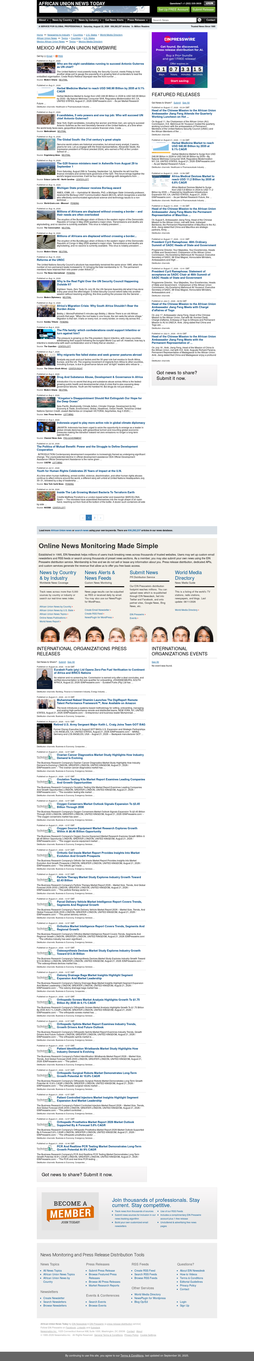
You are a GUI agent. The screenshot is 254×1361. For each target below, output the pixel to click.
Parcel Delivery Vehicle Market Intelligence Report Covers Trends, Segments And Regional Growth (99, 903)
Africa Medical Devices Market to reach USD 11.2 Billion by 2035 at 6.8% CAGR (193, 179)
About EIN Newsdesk (192, 1270)
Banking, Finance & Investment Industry (73, 691)
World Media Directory (111, 34)
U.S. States (91, 34)
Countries (78, 34)
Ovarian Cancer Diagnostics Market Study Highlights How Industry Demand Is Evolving (100, 756)
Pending (74, 203)
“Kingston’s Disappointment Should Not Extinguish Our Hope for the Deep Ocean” (99, 399)
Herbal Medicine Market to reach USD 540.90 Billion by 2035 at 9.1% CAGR (100, 89)
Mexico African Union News (51, 41)
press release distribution (119, 1323)
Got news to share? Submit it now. (177, 375)
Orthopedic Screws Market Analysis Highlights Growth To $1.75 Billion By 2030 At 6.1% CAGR (98, 1001)
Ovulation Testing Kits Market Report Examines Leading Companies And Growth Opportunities (101, 780)
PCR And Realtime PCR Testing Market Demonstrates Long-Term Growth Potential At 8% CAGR (99, 1147)
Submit (177, 102)
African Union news (61, 530)
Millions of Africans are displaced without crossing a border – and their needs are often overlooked (99, 213)
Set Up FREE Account (173, 9)
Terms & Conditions (191, 1278)
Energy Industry (98, 691)
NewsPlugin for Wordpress (150, 1298)
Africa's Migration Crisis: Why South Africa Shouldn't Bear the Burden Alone (97, 307)
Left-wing (68, 414)
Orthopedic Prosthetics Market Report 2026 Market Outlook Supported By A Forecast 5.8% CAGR (95, 1123)
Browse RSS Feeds (145, 1278)
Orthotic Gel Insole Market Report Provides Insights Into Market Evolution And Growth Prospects (98, 854)
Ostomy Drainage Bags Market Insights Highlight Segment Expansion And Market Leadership (95, 976)
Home (40, 34)
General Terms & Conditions (108, 1334)
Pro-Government (72, 438)
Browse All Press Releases (104, 1281)
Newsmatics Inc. (49, 1331)
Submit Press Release (102, 1270)
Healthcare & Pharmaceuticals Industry (72, 106)
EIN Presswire (137, 614)
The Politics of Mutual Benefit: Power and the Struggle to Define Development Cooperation (87, 448)
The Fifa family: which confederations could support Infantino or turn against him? (98, 331)
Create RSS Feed (94, 613)
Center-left (82, 179)
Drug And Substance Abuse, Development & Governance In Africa (100, 377)
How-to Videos (188, 1274)
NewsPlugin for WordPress (98, 617)
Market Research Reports (104, 1285)
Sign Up (184, 1305)
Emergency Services (83, 771)
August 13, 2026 (171, 206)
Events (133, 618)
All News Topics (52, 1270)
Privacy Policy (188, 1285)
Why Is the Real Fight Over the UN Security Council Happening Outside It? (97, 282)
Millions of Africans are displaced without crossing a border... (97, 236)
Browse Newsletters (55, 1305)
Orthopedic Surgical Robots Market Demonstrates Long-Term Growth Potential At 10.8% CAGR (97, 1074)
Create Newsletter (54, 1298)
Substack (95, 1327)
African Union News (47, 38)
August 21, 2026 (171, 140)
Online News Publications (53, 617)
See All (186, 102)
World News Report (49, 621)
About (42, 20)
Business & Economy (65, 716)
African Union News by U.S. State (56, 610)
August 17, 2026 (171, 107)
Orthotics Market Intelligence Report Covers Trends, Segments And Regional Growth (100, 927)
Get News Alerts (114, 20)
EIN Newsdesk (79, 1323)
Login (183, 1302)
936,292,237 (116, 26)
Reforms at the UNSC (51, 260)
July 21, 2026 (169, 301)
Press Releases (137, 20)
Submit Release (203, 9)
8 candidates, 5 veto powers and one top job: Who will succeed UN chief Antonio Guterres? (100, 116)
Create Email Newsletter (97, 609)
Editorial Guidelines (191, 1281)
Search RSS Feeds (145, 1274)
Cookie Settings (148, 1334)
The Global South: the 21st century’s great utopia (89, 139)
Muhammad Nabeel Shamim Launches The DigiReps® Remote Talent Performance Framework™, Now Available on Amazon (97, 701)
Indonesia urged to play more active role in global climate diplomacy (101, 423)
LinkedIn (81, 1327)
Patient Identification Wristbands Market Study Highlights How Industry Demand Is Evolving (97, 1050)
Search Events (97, 1302)
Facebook (71, 1327)
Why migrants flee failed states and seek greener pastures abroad (99, 355)
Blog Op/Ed (141, 1302)
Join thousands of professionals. (150, 1199)
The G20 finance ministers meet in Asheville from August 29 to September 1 (97, 164)
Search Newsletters (54, 1302)
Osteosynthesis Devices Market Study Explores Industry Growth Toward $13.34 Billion (99, 952)
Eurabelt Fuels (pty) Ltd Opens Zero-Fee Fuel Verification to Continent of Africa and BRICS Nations (99, 671)
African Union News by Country (55, 606)
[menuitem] (61, 1274)
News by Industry (89, 20)
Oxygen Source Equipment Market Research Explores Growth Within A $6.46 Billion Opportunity (97, 829)
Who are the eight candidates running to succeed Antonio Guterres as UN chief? (100, 65)
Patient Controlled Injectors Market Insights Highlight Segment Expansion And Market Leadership (97, 1099)
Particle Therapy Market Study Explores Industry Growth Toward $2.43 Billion (99, 878)
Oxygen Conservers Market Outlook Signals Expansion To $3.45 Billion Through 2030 (98, 805)
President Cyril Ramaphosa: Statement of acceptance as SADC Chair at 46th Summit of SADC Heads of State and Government (181, 274)
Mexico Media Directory (90, 41)
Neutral (63, 79)
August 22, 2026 (56, 666)
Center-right (76, 368)
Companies (80, 716)
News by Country (62, 20)
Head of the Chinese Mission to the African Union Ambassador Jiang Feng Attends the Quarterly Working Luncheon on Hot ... (184, 113)
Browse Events (97, 1305)
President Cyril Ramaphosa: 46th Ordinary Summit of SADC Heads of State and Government (184, 243)
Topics (64, 38)
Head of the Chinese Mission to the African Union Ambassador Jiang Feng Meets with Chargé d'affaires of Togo (184, 307)
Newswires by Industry (58, 34)
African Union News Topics (53, 613)
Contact (210, 20)
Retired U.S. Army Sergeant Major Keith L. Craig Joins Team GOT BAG (99, 724)
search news (82, 530)
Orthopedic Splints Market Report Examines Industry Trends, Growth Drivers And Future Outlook (96, 1025)
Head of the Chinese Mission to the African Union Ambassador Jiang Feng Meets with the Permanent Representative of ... (184, 339)
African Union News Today (72, 3)
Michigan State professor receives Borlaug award (89, 188)
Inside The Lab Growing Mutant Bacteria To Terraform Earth (96, 492)
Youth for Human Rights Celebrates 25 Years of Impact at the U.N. (79, 471)
